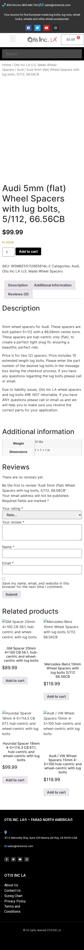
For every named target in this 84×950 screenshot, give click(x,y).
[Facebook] (28, 28)
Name (8, 547)
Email (8, 563)
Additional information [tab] (53, 285)
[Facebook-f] (6, 859)
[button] (13, 38)
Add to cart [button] (15, 680)
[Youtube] (47, 28)
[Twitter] (37, 28)
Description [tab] (18, 285)
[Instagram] (56, 28)
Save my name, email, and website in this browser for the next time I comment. (35, 585)
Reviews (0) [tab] (18, 294)
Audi (20, 70)
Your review (13, 522)
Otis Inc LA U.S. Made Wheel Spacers (32, 271)
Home (6, 65)
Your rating (12, 508)
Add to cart (28, 251)
